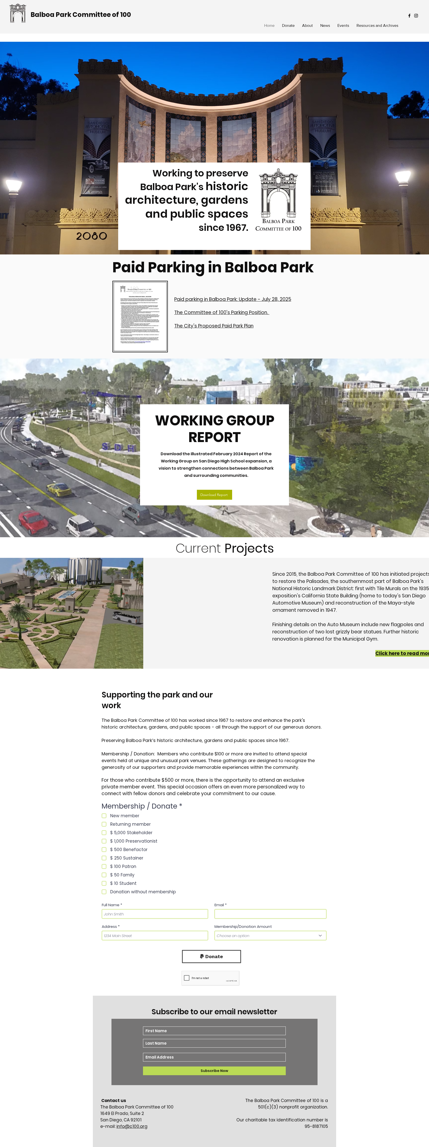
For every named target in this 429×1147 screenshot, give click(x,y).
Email (219, 905)
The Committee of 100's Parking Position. (221, 312)
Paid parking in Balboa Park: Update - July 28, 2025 (232, 299)
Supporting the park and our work (157, 700)
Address (109, 926)
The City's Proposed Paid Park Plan (213, 326)
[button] (377, 25)
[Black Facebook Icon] (409, 15)
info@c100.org (131, 1126)
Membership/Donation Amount (243, 926)
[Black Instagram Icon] (416, 15)
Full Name (110, 905)
